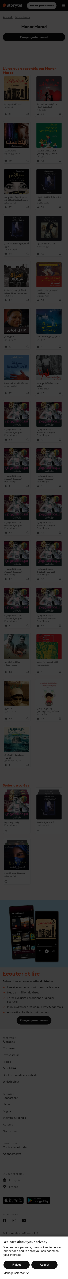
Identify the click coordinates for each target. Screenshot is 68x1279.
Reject (16, 1264)
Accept (44, 1264)
